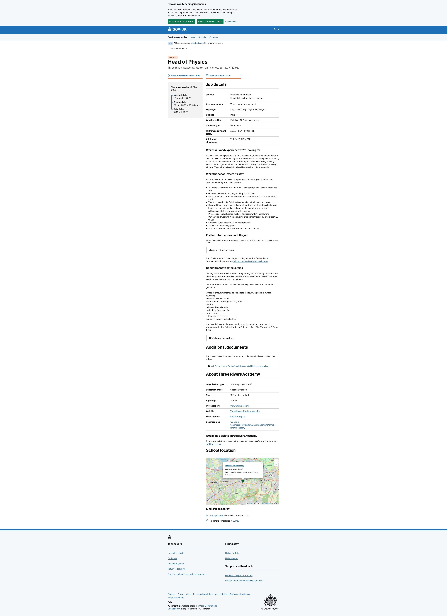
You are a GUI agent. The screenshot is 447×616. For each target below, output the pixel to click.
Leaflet (250, 503)
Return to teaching (176, 568)
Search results (181, 48)
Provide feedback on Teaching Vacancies (244, 580)
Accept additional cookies (181, 21)
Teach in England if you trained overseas (186, 574)
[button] (242, 481)
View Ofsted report (239, 405)
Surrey (236, 520)
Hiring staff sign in (233, 553)
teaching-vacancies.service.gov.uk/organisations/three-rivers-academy (252, 425)
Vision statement (176, 597)
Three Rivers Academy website (245, 411)
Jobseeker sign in (176, 553)
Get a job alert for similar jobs (185, 75)
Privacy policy (184, 594)
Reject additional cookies (210, 21)
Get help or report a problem (238, 575)
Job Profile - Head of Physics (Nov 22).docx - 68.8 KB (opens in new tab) (239, 366)
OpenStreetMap (266, 503)
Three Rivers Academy (234, 466)
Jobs (192, 37)
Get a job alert (216, 515)
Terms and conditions (203, 594)
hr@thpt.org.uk (237, 416)
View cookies (231, 22)
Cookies (171, 594)
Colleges (213, 37)
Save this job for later (220, 75)
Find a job (172, 558)
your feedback (197, 43)
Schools (202, 37)
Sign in (276, 29)
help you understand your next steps (250, 261)
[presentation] (242, 481)
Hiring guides (231, 558)
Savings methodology (240, 594)
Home (170, 48)
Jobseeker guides (176, 563)
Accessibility (221, 594)
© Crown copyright (270, 608)
